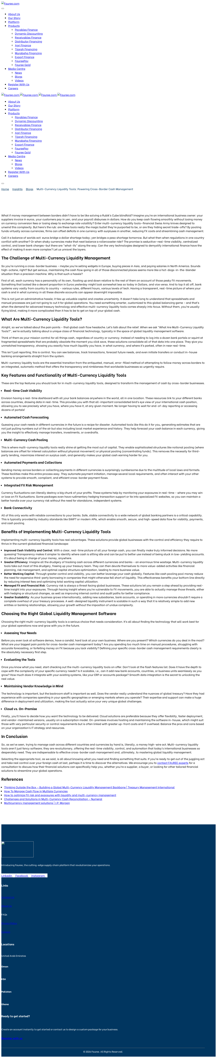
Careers (5, 931)
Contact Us (7, 897)
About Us (6, 905)
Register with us (11, 1038)
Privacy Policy (9, 923)
